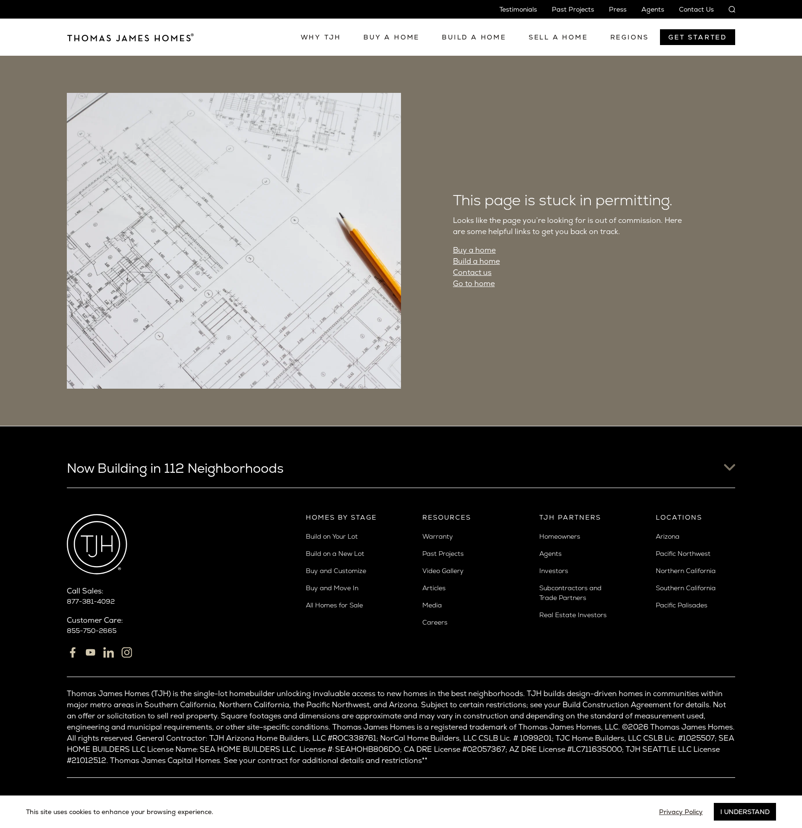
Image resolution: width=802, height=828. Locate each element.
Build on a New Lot (335, 553)
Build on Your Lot (332, 536)
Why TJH (321, 37)
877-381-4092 (91, 601)
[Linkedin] (108, 652)
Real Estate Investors (573, 615)
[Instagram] (126, 652)
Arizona (667, 536)
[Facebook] (72, 652)
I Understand (745, 812)
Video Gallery (443, 571)
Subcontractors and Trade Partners (570, 593)
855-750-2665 (91, 630)
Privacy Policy (681, 811)
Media (432, 605)
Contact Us (696, 9)
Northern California (686, 571)
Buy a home (474, 250)
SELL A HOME (558, 37)
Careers (434, 622)
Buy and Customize (336, 571)
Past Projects (573, 9)
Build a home (476, 261)
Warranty (437, 536)
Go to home (474, 283)
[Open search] (728, 9)
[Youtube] (90, 652)
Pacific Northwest (683, 553)
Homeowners (559, 536)
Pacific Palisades (681, 605)
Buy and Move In (332, 588)
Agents (652, 9)
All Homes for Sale (334, 605)
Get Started (697, 37)
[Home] (130, 37)
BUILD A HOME (474, 37)
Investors (553, 571)
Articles (434, 588)
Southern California (686, 588)
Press (618, 9)
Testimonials (518, 9)
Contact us (472, 272)
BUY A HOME (391, 37)
